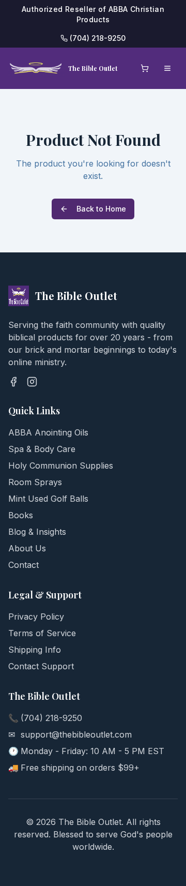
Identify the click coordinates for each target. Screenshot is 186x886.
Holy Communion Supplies (60, 465)
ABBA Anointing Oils (48, 432)
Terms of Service (42, 633)
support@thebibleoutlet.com (76, 734)
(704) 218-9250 (51, 718)
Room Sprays (35, 482)
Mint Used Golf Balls (48, 498)
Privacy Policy (36, 616)
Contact (23, 565)
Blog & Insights (37, 532)
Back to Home (101, 208)
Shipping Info (34, 649)
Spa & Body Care (41, 449)
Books (20, 515)
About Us (27, 548)
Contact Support (41, 666)
